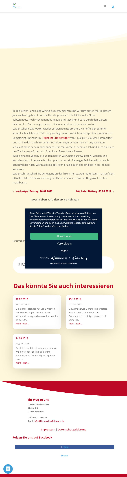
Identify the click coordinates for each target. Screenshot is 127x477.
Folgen (64, 455)
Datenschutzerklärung (72, 429)
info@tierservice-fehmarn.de (49, 421)
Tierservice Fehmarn (66, 199)
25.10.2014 (75, 299)
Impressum (48, 429)
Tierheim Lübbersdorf (55, 138)
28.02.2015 (22, 299)
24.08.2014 (22, 338)
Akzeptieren (64, 236)
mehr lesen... (22, 323)
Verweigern (64, 243)
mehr (64, 250)
